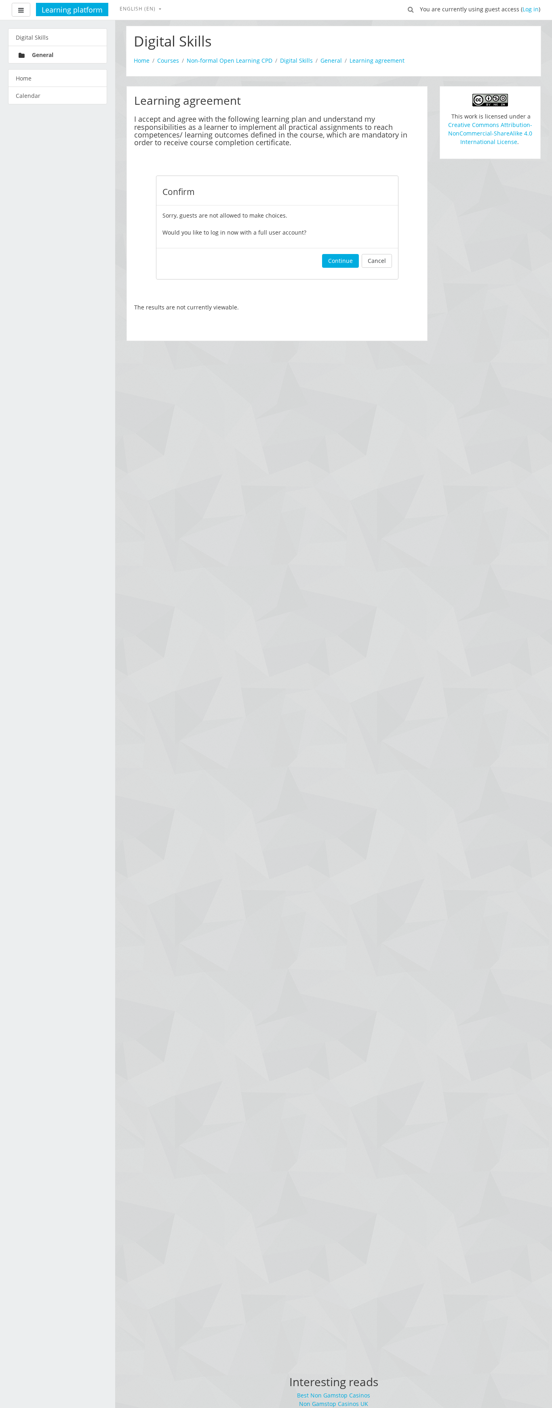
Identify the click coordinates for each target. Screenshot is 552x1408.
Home (142, 60)
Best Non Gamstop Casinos (333, 1395)
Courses (168, 60)
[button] (411, 9)
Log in (531, 9)
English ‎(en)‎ (138, 8)
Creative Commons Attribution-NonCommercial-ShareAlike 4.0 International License (490, 133)
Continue (340, 261)
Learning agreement (377, 60)
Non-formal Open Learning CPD (229, 60)
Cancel (377, 261)
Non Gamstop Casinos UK (333, 1404)
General (331, 60)
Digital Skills (296, 60)
